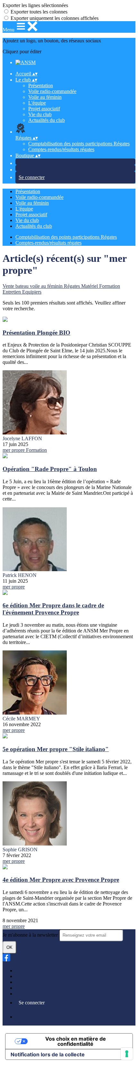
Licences (24, 976)
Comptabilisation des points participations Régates (79, 143)
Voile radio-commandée (52, 91)
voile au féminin (47, 286)
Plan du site (27, 970)
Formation (109, 286)
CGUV (22, 988)
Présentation (40, 85)
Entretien (12, 292)
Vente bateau (16, 286)
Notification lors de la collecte (48, 1054)
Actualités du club (46, 120)
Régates (72, 286)
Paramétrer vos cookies (38, 993)
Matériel (90, 286)
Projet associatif (44, 108)
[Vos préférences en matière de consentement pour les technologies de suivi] (127, 1054)
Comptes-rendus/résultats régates (61, 149)
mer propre (14, 450)
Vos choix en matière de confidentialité (75, 1041)
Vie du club (40, 114)
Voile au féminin (45, 97)
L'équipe (37, 103)
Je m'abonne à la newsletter (31, 935)
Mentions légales (32, 982)
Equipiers (31, 292)
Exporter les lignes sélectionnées (35, 5)
